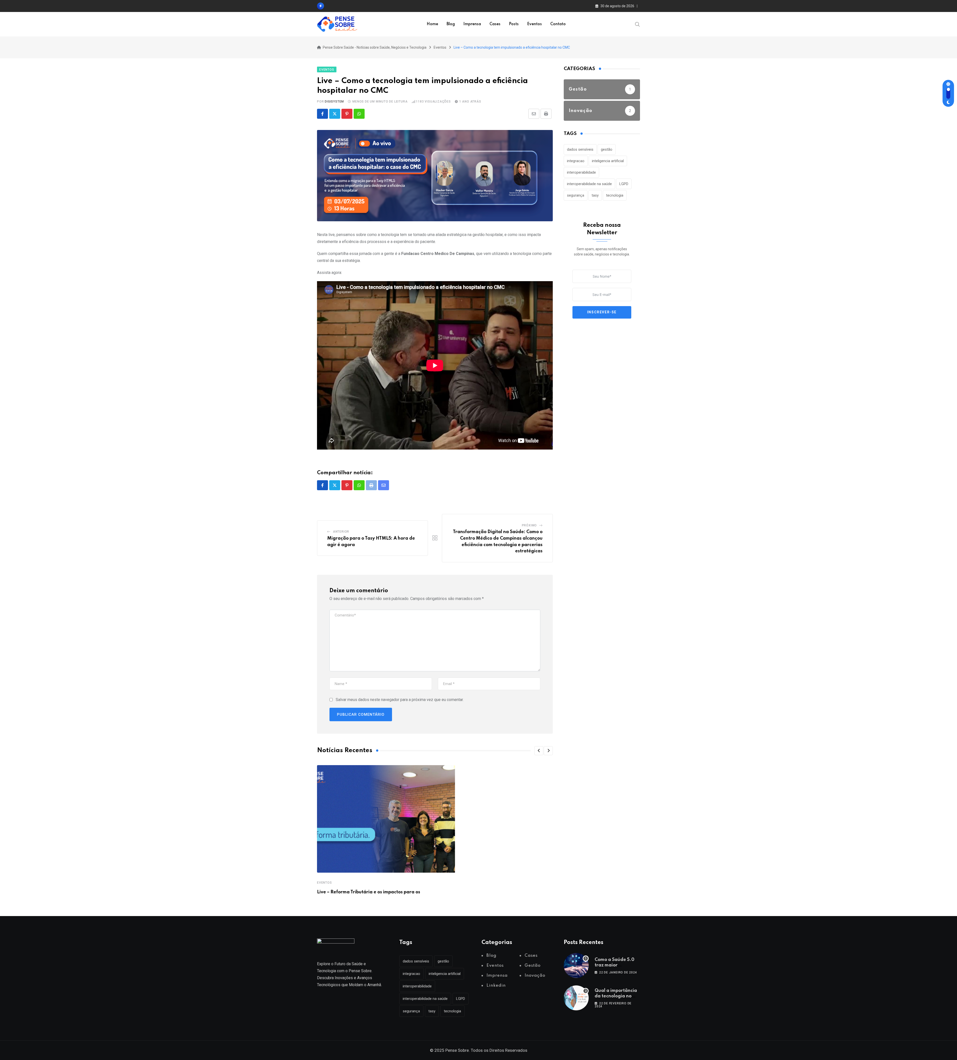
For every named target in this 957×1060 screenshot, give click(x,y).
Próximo (529, 525)
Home (432, 24)
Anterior (341, 531)
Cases (494, 24)
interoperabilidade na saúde (589, 184)
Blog (451, 24)
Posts (514, 24)
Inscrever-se (602, 312)
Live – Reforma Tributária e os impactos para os (368, 892)
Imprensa (472, 24)
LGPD (623, 184)
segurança (575, 195)
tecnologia (614, 195)
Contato (558, 24)
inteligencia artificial (608, 161)
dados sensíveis (580, 149)
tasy (595, 195)
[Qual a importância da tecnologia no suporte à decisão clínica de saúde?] (576, 997)
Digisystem (334, 101)
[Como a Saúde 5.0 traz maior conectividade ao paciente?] (576, 965)
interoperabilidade (581, 172)
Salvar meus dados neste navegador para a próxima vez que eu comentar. (400, 699)
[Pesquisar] (637, 24)
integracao (575, 161)
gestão (606, 149)
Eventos (534, 24)
